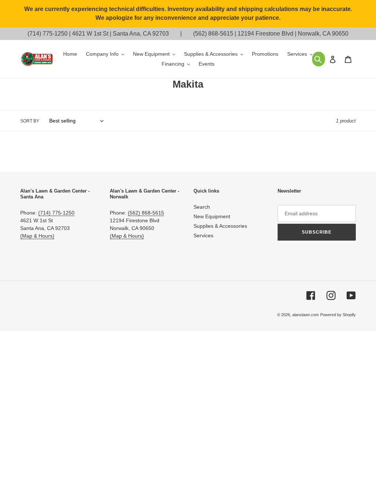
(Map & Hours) (37, 236)
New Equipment (212, 216)
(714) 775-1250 (48, 33)
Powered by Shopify (338, 314)
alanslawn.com (305, 314)
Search (202, 207)
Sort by (29, 121)
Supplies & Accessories (220, 226)
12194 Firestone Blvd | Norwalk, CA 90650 (293, 33)
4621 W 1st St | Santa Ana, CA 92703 (120, 33)
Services (203, 235)
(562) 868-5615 (213, 33)
